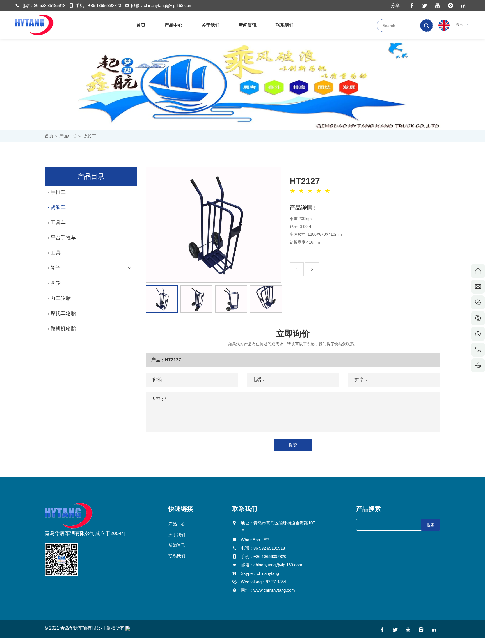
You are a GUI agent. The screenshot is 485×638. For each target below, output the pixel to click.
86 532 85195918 (49, 5)
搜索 (430, 525)
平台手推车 (63, 237)
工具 (56, 253)
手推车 (58, 192)
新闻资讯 (248, 25)
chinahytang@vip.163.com (168, 5)
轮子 (56, 268)
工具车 (58, 222)
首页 (140, 25)
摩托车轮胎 (63, 313)
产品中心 (173, 25)
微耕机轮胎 (63, 328)
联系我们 (285, 25)
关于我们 (210, 25)
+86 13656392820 (104, 5)
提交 (293, 444)
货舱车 (89, 136)
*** (266, 539)
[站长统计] (127, 628)
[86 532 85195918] (478, 350)
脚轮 (56, 283)
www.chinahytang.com (274, 590)
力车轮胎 (61, 298)
